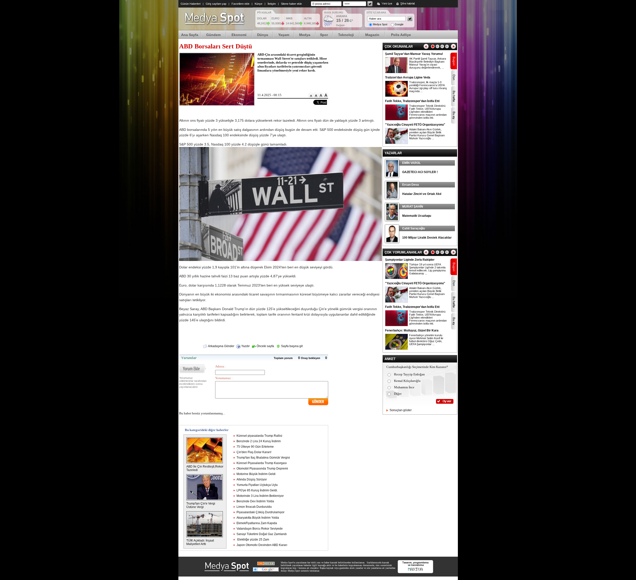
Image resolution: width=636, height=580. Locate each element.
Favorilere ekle (240, 3)
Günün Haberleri (190, 3)
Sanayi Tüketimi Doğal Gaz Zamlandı (260, 534)
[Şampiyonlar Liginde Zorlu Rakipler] (396, 278)
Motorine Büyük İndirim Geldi (254, 474)
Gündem (213, 35)
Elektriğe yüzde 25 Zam (251, 539)
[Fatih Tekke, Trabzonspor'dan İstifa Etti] (396, 119)
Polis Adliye (401, 35)
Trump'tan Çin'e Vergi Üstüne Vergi (200, 505)
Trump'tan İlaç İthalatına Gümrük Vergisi (261, 457)
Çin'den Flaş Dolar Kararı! (252, 452)
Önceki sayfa (265, 346)
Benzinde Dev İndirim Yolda (253, 501)
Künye (258, 3)
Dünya (262, 35)
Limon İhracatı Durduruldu (252, 506)
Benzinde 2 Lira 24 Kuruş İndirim (257, 441)
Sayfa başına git (291, 346)
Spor (324, 35)
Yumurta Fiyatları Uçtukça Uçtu (255, 485)
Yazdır (245, 346)
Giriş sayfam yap (216, 3)
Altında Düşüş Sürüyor (250, 479)
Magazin (372, 35)
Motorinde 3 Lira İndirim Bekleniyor (258, 496)
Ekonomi (239, 35)
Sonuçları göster (401, 410)
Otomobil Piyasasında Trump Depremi (260, 468)
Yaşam (283, 35)
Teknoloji (346, 35)
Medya (304, 35)
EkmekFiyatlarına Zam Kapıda (255, 523)
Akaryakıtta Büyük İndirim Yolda (256, 517)
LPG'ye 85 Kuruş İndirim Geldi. (255, 490)
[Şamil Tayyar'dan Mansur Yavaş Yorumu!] (396, 72)
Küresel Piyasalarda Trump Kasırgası (260, 463)
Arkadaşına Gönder (220, 346)
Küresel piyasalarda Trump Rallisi (257, 435)
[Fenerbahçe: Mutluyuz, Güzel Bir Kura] (396, 349)
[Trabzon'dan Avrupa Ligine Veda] (396, 96)
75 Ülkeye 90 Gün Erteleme (253, 446)
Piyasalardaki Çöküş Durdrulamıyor (258, 512)
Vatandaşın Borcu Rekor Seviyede (258, 528)
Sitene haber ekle (291, 3)
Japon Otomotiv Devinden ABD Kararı (260, 545)
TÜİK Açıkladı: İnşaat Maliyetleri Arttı (200, 542)
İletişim (272, 3)
